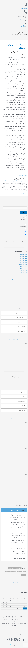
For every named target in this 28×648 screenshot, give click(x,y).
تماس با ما (23, 28)
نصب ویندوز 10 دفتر (23, 266)
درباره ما (23, 26)
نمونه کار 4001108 (23, 256)
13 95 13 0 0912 (24, 1)
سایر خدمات (22, 23)
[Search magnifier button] (23, 212)
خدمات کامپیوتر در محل (21, 571)
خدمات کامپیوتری (23, 180)
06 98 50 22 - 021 (24, 8)
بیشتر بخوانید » (24, 193)
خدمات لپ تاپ (22, 20)
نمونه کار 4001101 (23, 262)
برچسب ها (24, 568)
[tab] (23, 510)
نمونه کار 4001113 (23, 254)
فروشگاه (23, 25)
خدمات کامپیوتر (22, 19)
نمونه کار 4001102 (23, 260)
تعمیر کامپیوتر (18, 568)
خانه (24, 17)
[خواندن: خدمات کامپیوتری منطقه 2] (23, 175)
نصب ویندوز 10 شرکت (22, 270)
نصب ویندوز (23, 574)
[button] (21, 16)
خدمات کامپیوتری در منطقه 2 (11, 571)
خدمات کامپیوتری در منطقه (14, 180)
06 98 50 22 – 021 (14, 634)
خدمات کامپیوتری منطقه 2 (17, 179)
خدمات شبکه (22, 22)
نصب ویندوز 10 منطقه (22, 272)
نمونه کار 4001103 (23, 258)
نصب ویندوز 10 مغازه (22, 264)
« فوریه (25, 611)
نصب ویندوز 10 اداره (23, 268)
